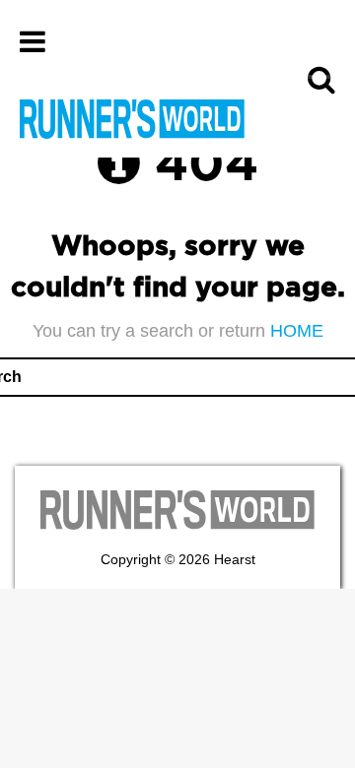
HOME (296, 331)
